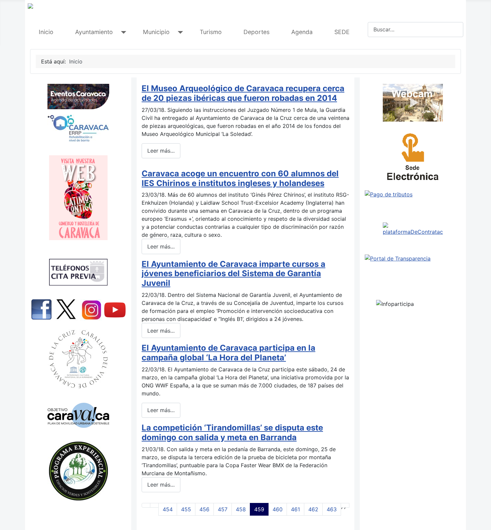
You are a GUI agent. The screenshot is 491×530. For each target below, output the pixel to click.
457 (222, 509)
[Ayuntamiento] (122, 32)
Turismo (211, 31)
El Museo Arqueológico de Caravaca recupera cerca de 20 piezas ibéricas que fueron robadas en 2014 (243, 93)
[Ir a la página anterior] (154, 505)
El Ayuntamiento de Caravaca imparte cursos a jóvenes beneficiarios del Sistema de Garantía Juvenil (233, 273)
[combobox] (415, 29)
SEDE (342, 31)
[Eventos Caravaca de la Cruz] (78, 96)
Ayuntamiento (94, 31)
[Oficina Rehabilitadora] (78, 128)
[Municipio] (179, 32)
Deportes (256, 31)
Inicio (46, 31)
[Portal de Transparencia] (413, 258)
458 (241, 509)
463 (332, 509)
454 (168, 509)
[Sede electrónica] (413, 158)
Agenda (302, 31)
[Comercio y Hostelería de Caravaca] (78, 197)
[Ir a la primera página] (146, 505)
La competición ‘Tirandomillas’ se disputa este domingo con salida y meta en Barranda (232, 432)
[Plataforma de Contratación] (413, 229)
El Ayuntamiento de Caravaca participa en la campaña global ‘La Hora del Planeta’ (228, 352)
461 (295, 509)
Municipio (156, 31)
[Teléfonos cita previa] (78, 272)
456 (204, 509)
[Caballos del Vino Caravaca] (78, 359)
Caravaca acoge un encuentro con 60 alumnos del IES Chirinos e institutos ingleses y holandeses (240, 178)
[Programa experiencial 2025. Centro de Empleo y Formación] (78, 471)
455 (186, 509)
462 (313, 509)
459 (259, 509)
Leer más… (161, 150)
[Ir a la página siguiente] (345, 505)
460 (278, 509)
